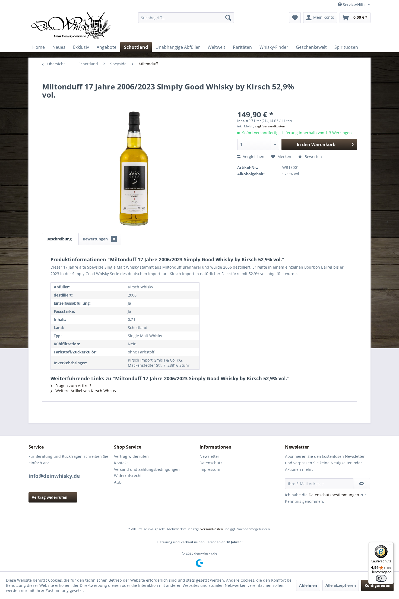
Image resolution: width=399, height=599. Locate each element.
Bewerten (312, 156)
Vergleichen (253, 156)
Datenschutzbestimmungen (334, 494)
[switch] (381, 578)
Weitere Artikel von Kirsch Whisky (85, 390)
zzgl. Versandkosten (270, 126)
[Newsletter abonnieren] (361, 483)
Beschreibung (59, 238)
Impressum (209, 469)
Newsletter (209, 456)
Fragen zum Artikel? (72, 385)
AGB (118, 482)
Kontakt (121, 462)
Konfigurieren (377, 585)
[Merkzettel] (295, 17)
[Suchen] (228, 17)
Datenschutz (210, 462)
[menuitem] (186, 17)
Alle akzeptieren (340, 585)
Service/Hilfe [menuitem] (354, 4)
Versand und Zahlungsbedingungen (147, 469)
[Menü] (390, 545)
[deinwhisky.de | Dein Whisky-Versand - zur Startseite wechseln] (71, 25)
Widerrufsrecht (128, 475)
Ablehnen (308, 585)
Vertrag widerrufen (49, 497)
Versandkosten (211, 529)
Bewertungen (99, 238)
